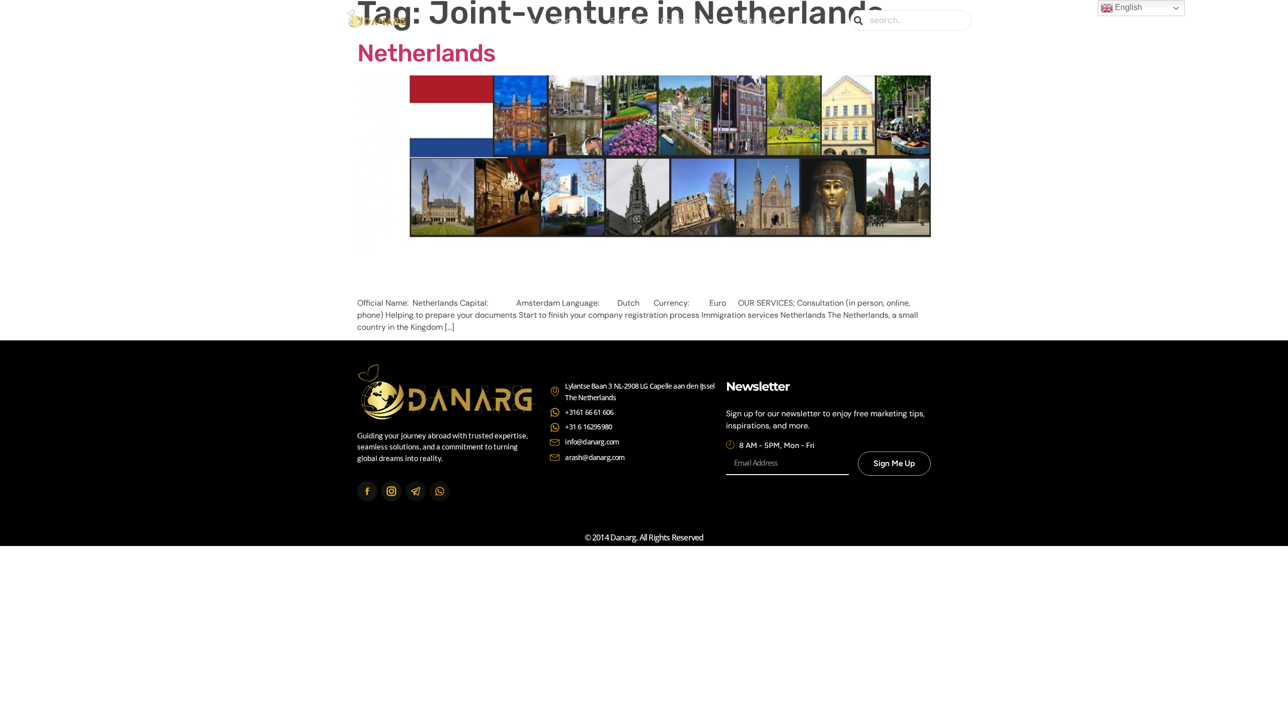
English (1127, 7)
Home (523, 20)
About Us (572, 20)
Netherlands (426, 53)
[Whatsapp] (440, 491)
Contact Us (755, 20)
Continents (681, 20)
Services (625, 20)
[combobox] (910, 20)
